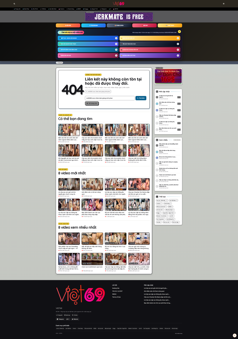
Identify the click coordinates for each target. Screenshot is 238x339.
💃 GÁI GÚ (144, 25)
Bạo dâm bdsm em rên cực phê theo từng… (157, 303)
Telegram (104, 9)
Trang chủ (17, 9)
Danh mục (68, 315)
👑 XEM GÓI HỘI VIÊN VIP (128, 38)
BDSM (79, 9)
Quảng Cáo (115, 288)
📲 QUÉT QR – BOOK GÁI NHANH (68, 38)
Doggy (86, 9)
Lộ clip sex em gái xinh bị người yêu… (155, 288)
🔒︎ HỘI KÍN (68, 25)
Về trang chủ (93, 103)
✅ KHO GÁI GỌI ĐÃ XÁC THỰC (67, 44)
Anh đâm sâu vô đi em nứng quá (154, 291)
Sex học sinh (160, 209)
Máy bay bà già (170, 209)
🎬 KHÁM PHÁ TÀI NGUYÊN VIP (129, 49)
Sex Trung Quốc (161, 219)
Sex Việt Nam (53, 9)
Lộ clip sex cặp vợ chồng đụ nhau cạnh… (156, 294)
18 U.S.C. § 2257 (117, 291)
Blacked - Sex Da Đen (162, 215)
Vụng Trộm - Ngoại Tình (169, 212)
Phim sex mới (166, 222)
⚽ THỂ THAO (170, 25)
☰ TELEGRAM (93, 25)
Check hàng (71, 9)
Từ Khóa (44, 9)
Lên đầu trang (179, 333)
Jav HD (172, 215)
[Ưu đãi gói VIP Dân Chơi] (168, 76)
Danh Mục (26, 9)
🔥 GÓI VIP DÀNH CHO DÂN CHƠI (68, 49)
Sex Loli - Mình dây (162, 200)
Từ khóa (75, 315)
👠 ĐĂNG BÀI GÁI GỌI (65, 55)
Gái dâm (159, 222)
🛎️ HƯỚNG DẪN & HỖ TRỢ (128, 55)
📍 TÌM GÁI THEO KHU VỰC (128, 44)
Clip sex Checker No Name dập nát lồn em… (157, 297)
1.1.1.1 (151, 32)
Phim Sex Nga (175, 222)
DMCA (114, 294)
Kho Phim (35, 9)
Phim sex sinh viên (161, 206)
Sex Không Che (171, 219)
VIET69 (116, 9)
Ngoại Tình (95, 9)
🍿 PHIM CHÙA (119, 25)
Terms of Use (116, 297)
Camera (62, 9)
